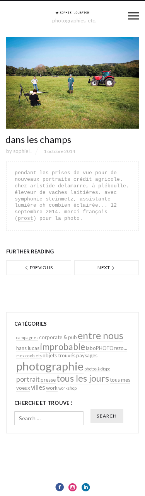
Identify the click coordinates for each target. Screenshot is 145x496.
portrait (28, 379)
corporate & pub (58, 337)
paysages (86, 355)
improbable (62, 346)
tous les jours (82, 378)
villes (38, 387)
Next (104, 267)
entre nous (100, 335)
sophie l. (22, 151)
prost (25, 218)
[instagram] (72, 487)
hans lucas (27, 348)
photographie (50, 366)
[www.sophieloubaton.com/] (73, 12)
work (52, 388)
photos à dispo (97, 368)
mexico (22, 355)
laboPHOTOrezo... (106, 348)
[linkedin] (86, 487)
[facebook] (59, 487)
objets (36, 355)
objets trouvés (59, 355)
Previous (41, 267)
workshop (67, 388)
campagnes (27, 337)
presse (48, 380)
